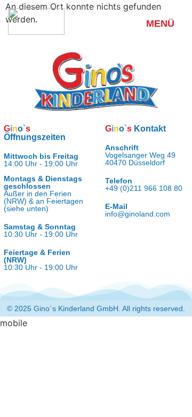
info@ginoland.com (137, 214)
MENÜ (160, 23)
